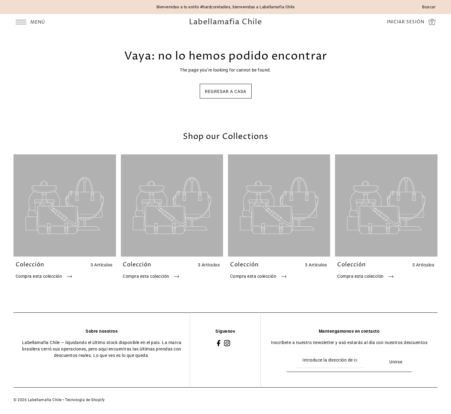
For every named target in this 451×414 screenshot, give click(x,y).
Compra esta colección (39, 276)
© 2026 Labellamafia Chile (37, 400)
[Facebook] (218, 342)
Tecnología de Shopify (85, 400)
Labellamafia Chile (225, 22)
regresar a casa (225, 91)
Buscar (428, 7)
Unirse (395, 361)
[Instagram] (227, 342)
